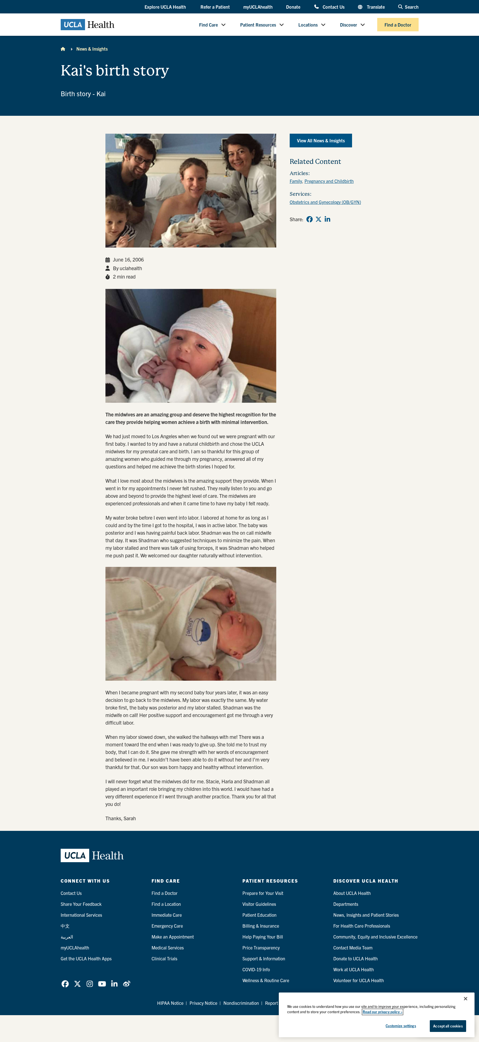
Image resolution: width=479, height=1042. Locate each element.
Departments (345, 904)
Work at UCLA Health (353, 969)
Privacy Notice (203, 1003)
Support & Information (263, 958)
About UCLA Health (352, 893)
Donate (293, 7)
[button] (166, 7)
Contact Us (333, 6)
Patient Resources (258, 24)
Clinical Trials (164, 958)
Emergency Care (167, 925)
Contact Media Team (352, 947)
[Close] (465, 999)
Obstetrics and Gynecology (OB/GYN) (325, 202)
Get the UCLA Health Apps (86, 958)
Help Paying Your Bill (262, 936)
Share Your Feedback (81, 904)
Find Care (208, 24)
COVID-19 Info (256, 969)
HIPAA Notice (170, 1003)
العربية (67, 936)
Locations (308, 24)
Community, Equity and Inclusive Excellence (375, 936)
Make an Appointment (173, 936)
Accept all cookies (448, 1026)
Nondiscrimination (241, 1003)
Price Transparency (261, 947)
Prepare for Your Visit (262, 893)
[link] (309, 219)
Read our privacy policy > (382, 1012)
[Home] (63, 48)
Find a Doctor (397, 24)
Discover (348, 24)
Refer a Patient (215, 7)
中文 (65, 925)
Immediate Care (167, 915)
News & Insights (92, 48)
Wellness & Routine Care (265, 980)
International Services (81, 915)
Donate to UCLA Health (355, 958)
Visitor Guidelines (259, 904)
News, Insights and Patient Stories (366, 915)
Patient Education (259, 915)
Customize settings (401, 1025)
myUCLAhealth (258, 7)
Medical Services (168, 947)
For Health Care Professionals (361, 925)
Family (296, 181)
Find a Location (166, 904)
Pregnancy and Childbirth (329, 181)
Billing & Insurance (260, 925)
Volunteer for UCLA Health (358, 980)
